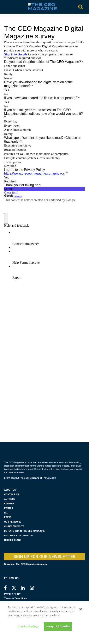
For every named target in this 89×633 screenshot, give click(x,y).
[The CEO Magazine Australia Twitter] (16, 588)
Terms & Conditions (15, 598)
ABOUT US (10, 490)
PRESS (7, 517)
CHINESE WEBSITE (14, 526)
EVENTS (8, 508)
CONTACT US (11, 494)
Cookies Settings (28, 626)
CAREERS (9, 503)
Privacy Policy (12, 594)
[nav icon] (6, 6)
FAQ (6, 512)
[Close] (80, 609)
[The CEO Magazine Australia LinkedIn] (25, 588)
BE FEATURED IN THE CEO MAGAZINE (24, 531)
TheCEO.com (49, 478)
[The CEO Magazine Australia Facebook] (7, 588)
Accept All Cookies (58, 626)
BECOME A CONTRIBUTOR (18, 535)
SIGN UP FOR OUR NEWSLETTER (44, 556)
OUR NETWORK (12, 522)
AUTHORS (9, 499)
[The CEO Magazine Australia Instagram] (34, 588)
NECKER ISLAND (13, 540)
